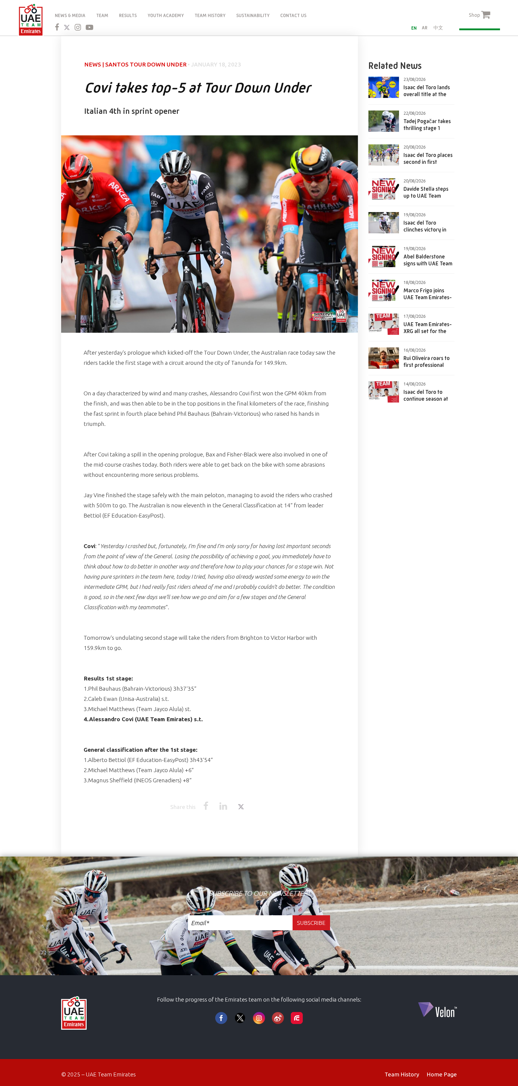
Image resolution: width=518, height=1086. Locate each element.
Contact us (293, 15)
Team (102, 15)
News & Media (70, 15)
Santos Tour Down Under (145, 64)
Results (128, 15)
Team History (210, 15)
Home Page (442, 1074)
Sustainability (252, 15)
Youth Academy (165, 15)
